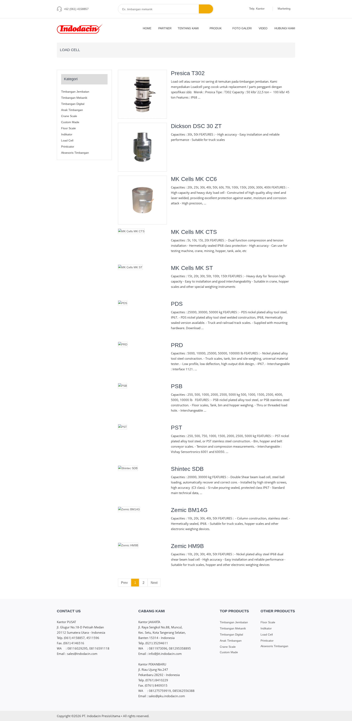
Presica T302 (188, 73)
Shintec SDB (187, 469)
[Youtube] (293, 715)
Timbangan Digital (72, 103)
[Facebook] (270, 715)
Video (263, 28)
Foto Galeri (242, 28)
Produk (216, 28)
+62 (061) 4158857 (76, 9)
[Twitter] (278, 715)
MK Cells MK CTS (194, 232)
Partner (165, 28)
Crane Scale (69, 116)
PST (176, 427)
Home (147, 28)
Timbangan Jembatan (75, 91)
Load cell (67, 140)
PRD (177, 345)
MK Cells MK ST (192, 268)
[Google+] (285, 715)
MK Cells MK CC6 (194, 179)
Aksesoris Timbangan (75, 152)
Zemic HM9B (187, 546)
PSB (177, 386)
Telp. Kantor (257, 8)
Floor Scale (68, 128)
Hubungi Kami (284, 28)
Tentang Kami (189, 28)
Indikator (66, 134)
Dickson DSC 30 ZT (196, 126)
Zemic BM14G (189, 510)
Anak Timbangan (72, 110)
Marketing (284, 8)
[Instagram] (263, 715)
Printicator (67, 146)
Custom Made (70, 122)
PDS (177, 304)
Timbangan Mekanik (74, 97)
